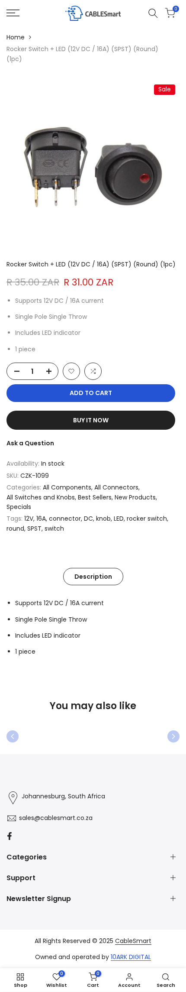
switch (54, 528)
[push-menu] (12, 13)
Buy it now (91, 420)
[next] (173, 736)
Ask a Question (30, 443)
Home (15, 37)
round (15, 528)
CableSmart (133, 941)
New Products (135, 497)
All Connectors (116, 487)
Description (93, 576)
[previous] (12, 736)
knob (103, 518)
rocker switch (147, 518)
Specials (18, 506)
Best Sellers (95, 497)
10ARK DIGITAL (131, 957)
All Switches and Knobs (40, 497)
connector (65, 518)
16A (41, 518)
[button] (71, 371)
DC (88, 518)
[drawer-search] (153, 13)
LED (119, 518)
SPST (34, 528)
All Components (67, 487)
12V (28, 518)
